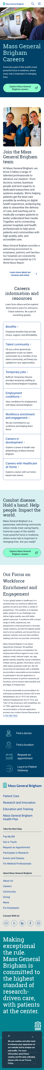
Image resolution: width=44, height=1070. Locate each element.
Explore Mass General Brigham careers (20, 88)
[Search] (33, 4)
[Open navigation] (39, 3)
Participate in (15, 852)
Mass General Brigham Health (18, 817)
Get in (10, 841)
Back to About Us (13, 11)
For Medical (17, 863)
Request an (16, 847)
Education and (18, 809)
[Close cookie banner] (32, 1037)
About (8, 880)
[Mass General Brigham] (13, 3)
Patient (11, 796)
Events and (13, 858)
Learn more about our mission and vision (20, 273)
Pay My (9, 836)
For (11, 907)
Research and (19, 802)
